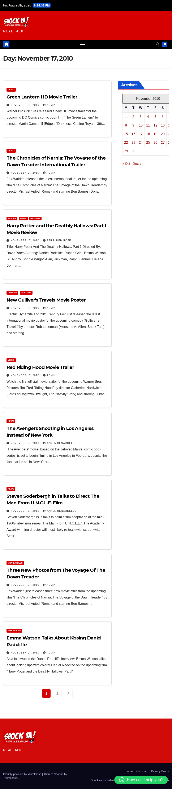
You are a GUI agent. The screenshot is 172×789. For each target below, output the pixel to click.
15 (126, 134)
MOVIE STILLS (15, 563)
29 (126, 151)
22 (126, 142)
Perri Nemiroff (59, 240)
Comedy (12, 293)
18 (148, 134)
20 (163, 134)
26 (155, 142)
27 (163, 142)
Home (129, 771)
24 (141, 142)
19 (155, 134)
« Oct (126, 163)
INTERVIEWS (14, 630)
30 (133, 151)
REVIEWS (35, 218)
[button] (157, 44)
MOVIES (12, 218)
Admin (51, 105)
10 (141, 125)
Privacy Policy (160, 771)
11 (148, 125)
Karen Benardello (62, 443)
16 (133, 134)
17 (141, 134)
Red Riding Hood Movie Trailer (40, 367)
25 (148, 142)
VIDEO (11, 89)
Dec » (137, 163)
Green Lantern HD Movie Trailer (42, 97)
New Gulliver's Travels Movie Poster (46, 300)
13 (163, 125)
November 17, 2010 (25, 105)
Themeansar (10, 777)
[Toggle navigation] (83, 44)
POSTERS (26, 293)
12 (155, 125)
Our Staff (141, 771)
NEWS (23, 218)
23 (133, 142)
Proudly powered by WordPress (22, 774)
